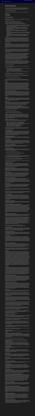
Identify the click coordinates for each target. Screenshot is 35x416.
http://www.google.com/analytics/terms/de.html (10, 225)
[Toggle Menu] (2, 1)
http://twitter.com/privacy (9, 287)
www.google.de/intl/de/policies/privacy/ (9, 312)
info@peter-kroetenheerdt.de (30, 0)
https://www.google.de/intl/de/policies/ (22, 225)
